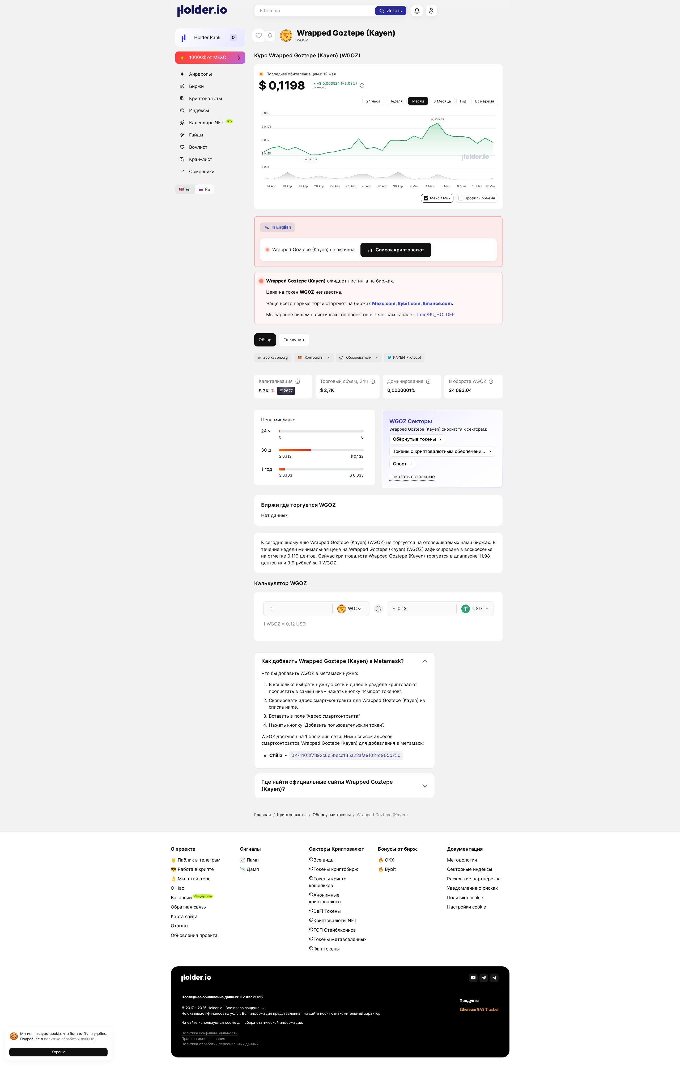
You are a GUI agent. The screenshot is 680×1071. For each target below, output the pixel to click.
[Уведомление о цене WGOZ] (270, 35)
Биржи (196, 86)
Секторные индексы (469, 869)
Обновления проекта (194, 935)
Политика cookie (465, 897)
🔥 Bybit (387, 869)
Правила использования (203, 1038)
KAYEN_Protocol (407, 357)
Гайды (196, 135)
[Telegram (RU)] (494, 978)
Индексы (199, 110)
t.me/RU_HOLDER (436, 314)
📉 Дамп (249, 869)
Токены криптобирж (335, 869)
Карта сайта (184, 916)
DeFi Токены (327, 911)
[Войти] (431, 11)
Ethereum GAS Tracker (479, 1009)
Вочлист (198, 147)
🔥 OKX (386, 860)
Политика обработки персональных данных (219, 1044)
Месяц (418, 101)
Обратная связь (188, 907)
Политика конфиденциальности (209, 1033)
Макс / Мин (440, 198)
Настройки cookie (466, 907)
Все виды (323, 860)
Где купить (294, 339)
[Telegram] (483, 978)
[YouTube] (473, 978)
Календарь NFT (206, 122)
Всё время (484, 101)
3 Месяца (442, 101)
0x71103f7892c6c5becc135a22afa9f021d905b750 (346, 755)
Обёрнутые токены (332, 814)
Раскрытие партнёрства (474, 878)
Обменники (201, 171)
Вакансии (181, 897)
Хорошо (58, 1052)
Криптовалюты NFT (335, 920)
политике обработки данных (69, 1039)
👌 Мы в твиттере (191, 878)
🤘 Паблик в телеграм (195, 860)
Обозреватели (358, 357)
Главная (262, 814)
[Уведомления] (417, 11)
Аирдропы (200, 74)
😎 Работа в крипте (192, 869)
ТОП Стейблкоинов (334, 930)
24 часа (373, 101)
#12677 (286, 390)
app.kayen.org (275, 357)
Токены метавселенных (340, 939)
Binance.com (437, 303)
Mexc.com (384, 303)
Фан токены (326, 949)
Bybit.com (409, 303)
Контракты (314, 357)
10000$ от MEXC (207, 57)
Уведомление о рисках (472, 888)
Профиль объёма (480, 198)
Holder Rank (207, 37)
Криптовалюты (205, 98)
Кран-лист (200, 159)
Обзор (265, 339)
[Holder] (196, 978)
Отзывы (179, 925)
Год (463, 101)
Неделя (396, 101)
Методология (462, 860)
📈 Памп (249, 860)
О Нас (177, 888)
